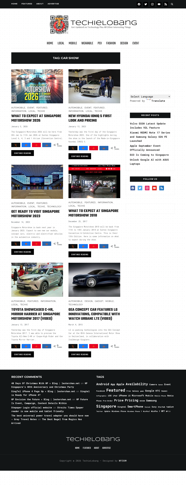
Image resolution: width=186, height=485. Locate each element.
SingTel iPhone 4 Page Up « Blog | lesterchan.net (43, 391)
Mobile (73, 43)
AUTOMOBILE (18, 107)
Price (119, 400)
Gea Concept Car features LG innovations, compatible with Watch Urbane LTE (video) (94, 314)
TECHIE (41, 111)
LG (129, 395)
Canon (160, 385)
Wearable (87, 43)
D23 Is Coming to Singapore (149, 154)
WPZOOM (122, 460)
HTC (157, 390)
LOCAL (61, 43)
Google (149, 390)
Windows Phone (119, 411)
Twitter (99, 411)
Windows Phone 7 (134, 411)
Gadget (99, 301)
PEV (100, 43)
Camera (153, 384)
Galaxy (135, 391)
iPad (115, 395)
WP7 (163, 411)
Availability (137, 384)
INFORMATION (18, 111)
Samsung (151, 400)
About (40, 4)
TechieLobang (93, 439)
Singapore (106, 406)
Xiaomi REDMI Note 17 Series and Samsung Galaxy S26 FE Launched (150, 136)
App (113, 384)
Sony (154, 407)
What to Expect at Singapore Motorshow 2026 (36, 118)
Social (147, 407)
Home (14, 4)
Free (128, 391)
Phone (99, 401)
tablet (170, 406)
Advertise (53, 4)
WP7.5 (168, 411)
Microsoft (138, 395)
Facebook (100, 391)
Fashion (111, 43)
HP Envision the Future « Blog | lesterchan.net (41, 399)
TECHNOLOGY (54, 206)
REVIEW (142, 401)
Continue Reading (22, 153)
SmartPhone (135, 406)
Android (102, 384)
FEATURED (27, 4)
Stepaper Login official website (31, 407)
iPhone (123, 395)
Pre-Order (108, 401)
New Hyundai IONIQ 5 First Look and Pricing (90, 118)
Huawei (164, 391)
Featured (115, 390)
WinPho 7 (155, 411)
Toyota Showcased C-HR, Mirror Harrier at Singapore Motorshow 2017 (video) (35, 314)
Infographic (101, 396)
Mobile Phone (160, 396)
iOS (110, 395)
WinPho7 (146, 411)
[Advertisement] (150, 69)
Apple (120, 384)
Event (135, 43)
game (142, 391)
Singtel (122, 407)
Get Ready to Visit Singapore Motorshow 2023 (35, 214)
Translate (158, 100)
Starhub (161, 407)
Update (107, 411)
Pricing (131, 400)
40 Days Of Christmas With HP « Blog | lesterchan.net (45, 383)
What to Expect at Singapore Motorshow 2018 (93, 213)
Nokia (170, 395)
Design (124, 43)
